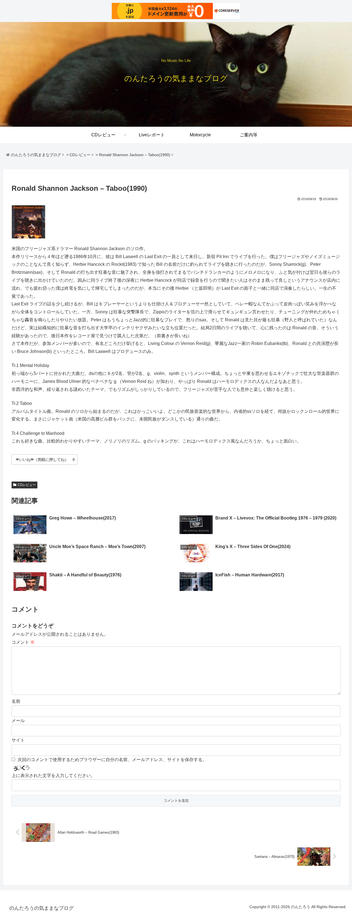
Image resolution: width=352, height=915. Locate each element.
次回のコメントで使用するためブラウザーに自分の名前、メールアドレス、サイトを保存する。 (112, 759)
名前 (16, 701)
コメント (23, 642)
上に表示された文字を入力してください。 (53, 775)
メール (18, 720)
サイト (18, 740)
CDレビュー (27, 485)
